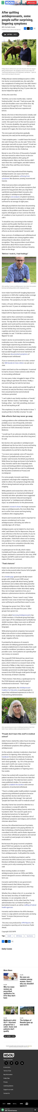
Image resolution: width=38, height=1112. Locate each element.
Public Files (7, 1078)
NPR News (19, 936)
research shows (15, 507)
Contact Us (7, 1093)
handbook (5, 757)
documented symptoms (19, 354)
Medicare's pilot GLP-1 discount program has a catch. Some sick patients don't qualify (10, 1025)
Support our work (8, 1089)
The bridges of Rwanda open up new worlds (26, 1022)
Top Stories (30, 936)
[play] (3, 1110)
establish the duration (16, 785)
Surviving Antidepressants (21, 615)
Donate (32, 2)
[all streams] (35, 1110)
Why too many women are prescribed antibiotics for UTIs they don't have (9, 992)
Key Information (8, 1074)
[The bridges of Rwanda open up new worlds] (27, 1010)
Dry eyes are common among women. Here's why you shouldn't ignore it (27, 981)
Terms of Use (7, 1070)
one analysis (15, 197)
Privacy (6, 1082)
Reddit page (9, 577)
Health (9, 936)
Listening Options (8, 1086)
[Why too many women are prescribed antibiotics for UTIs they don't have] (11, 977)
